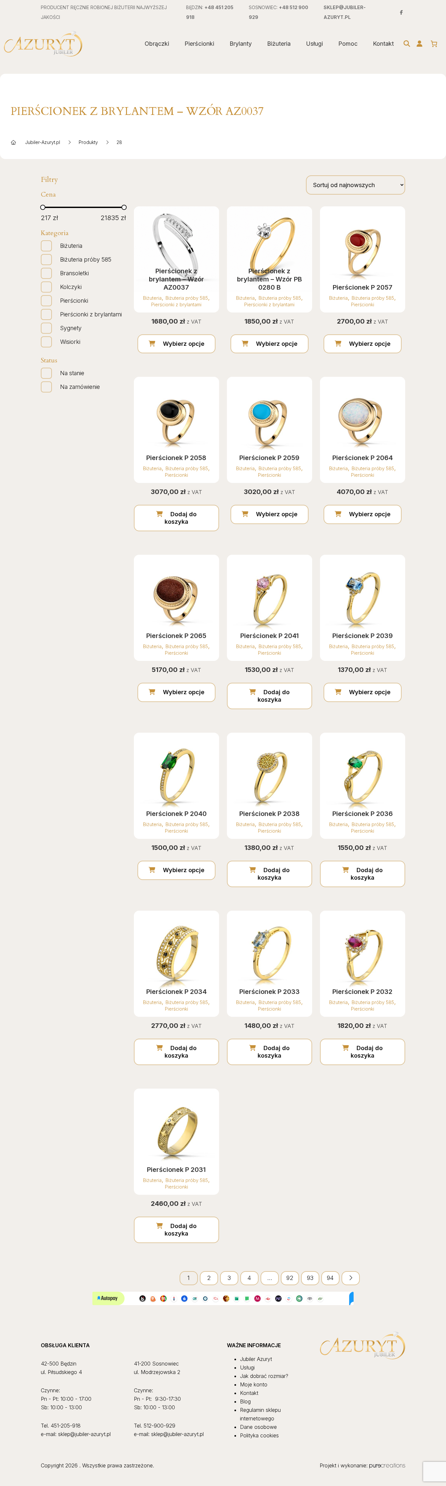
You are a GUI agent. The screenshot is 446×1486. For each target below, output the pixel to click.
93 (310, 1277)
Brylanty (241, 43)
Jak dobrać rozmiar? (264, 1376)
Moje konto (253, 1384)
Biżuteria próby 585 (187, 298)
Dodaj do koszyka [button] (181, 518)
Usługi (314, 43)
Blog (245, 1401)
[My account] (419, 44)
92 (289, 1277)
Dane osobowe (258, 1427)
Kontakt (383, 43)
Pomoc (348, 43)
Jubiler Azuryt (256, 1359)
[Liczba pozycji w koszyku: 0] (434, 44)
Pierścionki (199, 43)
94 (330, 1277)
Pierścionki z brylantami (176, 304)
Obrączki (157, 43)
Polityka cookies (259, 1435)
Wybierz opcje (183, 343)
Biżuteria (279, 43)
